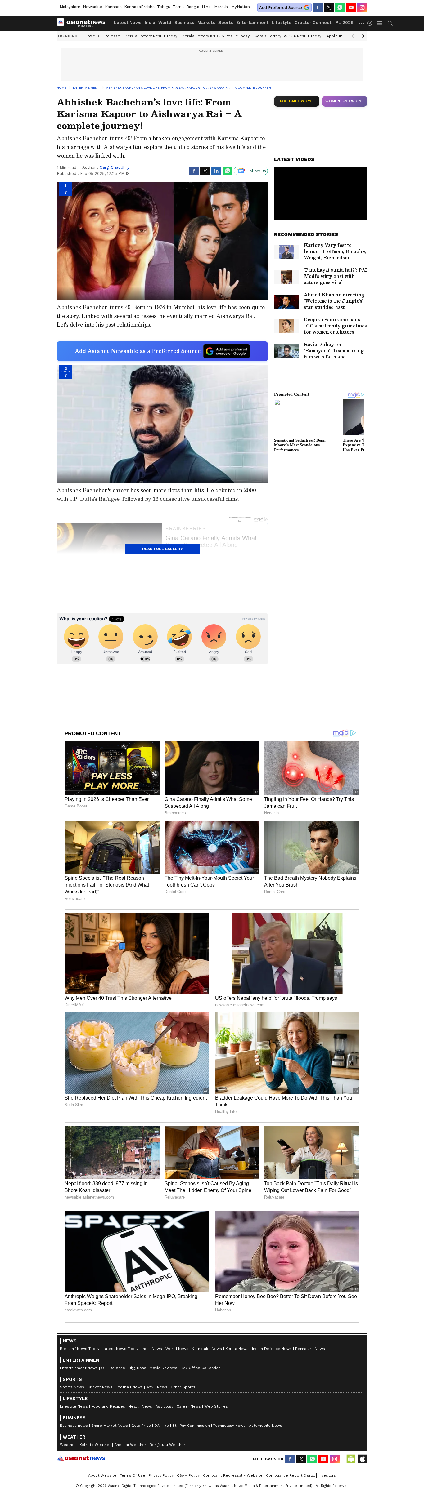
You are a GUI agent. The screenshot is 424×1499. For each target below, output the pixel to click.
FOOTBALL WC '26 (297, 101)
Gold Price (141, 1425)
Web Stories (216, 1406)
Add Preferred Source (280, 7)
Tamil (178, 6)
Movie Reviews (163, 1368)
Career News (189, 1406)
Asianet (81, 1458)
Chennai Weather (130, 1445)
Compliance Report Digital (290, 1475)
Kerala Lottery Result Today (151, 36)
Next (362, 36)
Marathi (221, 6)
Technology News (229, 1425)
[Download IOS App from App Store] (362, 1459)
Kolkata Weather (95, 1445)
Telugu (163, 6)
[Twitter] (329, 7)
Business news (74, 1425)
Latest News (128, 22)
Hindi (207, 6)
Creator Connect (313, 22)
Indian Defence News (272, 1348)
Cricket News (100, 1387)
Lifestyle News (74, 1406)
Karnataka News (207, 1348)
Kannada (113, 6)
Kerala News (237, 1348)
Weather (68, 1445)
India (150, 22)
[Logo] (83, 23)
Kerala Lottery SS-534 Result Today (288, 36)
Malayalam (70, 6)
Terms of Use (132, 1475)
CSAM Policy (188, 1475)
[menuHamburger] (380, 23)
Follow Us (257, 171)
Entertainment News (79, 1368)
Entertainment (252, 22)
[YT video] (351, 7)
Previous (353, 36)
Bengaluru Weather (167, 1445)
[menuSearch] (390, 23)
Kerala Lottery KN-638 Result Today (216, 36)
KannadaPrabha (139, 6)
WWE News (156, 1387)
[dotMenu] (362, 23)
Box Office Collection (201, 1368)
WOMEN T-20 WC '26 (344, 101)
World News (176, 1348)
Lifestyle (281, 22)
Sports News (72, 1387)
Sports (225, 22)
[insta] (362, 7)
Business (184, 22)
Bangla (192, 6)
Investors (327, 1475)
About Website (102, 1475)
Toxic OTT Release (103, 36)
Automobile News (265, 1425)
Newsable (92, 6)
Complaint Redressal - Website (233, 1475)
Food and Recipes (108, 1406)
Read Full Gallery (162, 549)
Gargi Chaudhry (114, 167)
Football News (129, 1387)
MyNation (240, 6)
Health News (140, 1406)
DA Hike (161, 1425)
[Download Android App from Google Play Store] (351, 1459)
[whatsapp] (340, 7)
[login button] (371, 23)
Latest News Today (120, 1348)
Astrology (164, 1406)
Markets (206, 22)
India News (152, 1348)
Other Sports (183, 1387)
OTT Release (113, 1368)
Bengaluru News (310, 1348)
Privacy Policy (161, 1475)
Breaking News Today (79, 1348)
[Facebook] (318, 7)
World (164, 22)
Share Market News (109, 1425)
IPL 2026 (344, 22)
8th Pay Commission (191, 1425)
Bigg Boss (137, 1368)
